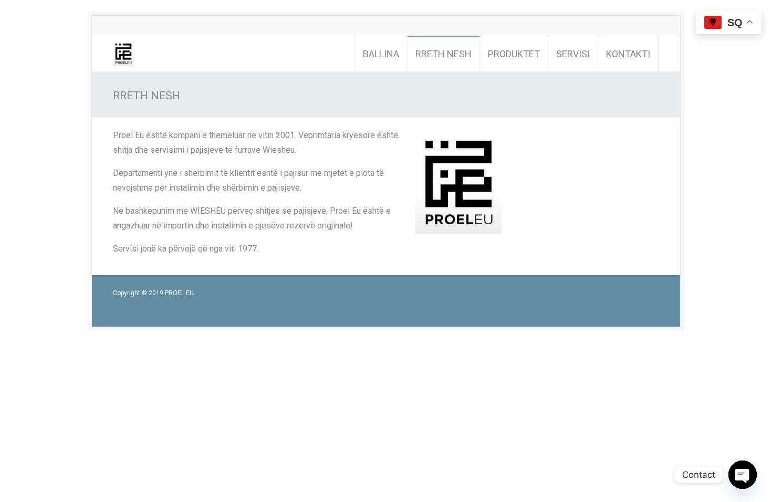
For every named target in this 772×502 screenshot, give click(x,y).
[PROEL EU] (123, 53)
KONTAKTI (628, 53)
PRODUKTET (514, 53)
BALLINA (381, 53)
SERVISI (573, 53)
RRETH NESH (443, 53)
